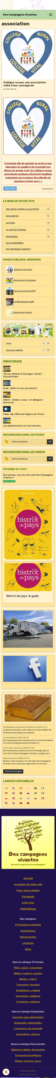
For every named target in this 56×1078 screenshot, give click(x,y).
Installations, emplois (28, 990)
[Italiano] (43, 788)
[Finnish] (28, 798)
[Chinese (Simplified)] (21, 803)
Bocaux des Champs (22, 312)
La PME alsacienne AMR (23, 302)
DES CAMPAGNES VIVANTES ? (18, 249)
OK (50, 441)
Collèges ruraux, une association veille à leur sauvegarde (24, 84)
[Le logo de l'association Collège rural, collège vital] (28, 126)
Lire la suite (10, 188)
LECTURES (10, 223)
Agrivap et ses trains (22, 270)
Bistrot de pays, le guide (22, 596)
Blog (28, 949)
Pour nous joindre (28, 890)
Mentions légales (28, 1071)
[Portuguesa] (21, 793)
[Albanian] (28, 803)
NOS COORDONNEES (14, 243)
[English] (13, 788)
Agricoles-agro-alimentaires (28, 1017)
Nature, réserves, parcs (28, 1061)
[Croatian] (13, 803)
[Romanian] (43, 793)
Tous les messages (13, 771)
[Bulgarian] (35, 798)
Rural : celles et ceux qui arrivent (20, 388)
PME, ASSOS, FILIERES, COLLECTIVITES (22, 209)
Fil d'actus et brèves (28, 924)
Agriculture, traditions (28, 996)
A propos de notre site (28, 884)
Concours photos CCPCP (24, 291)
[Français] (6, 788)
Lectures (28, 943)
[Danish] (43, 798)
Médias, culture (28, 979)
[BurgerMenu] (50, 14)
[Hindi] (21, 798)
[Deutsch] (6, 793)
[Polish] (6, 798)
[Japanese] (28, 788)
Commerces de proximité (28, 1028)
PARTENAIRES (12, 237)
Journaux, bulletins (14, 350)
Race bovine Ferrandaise (24, 280)
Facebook (28, 896)
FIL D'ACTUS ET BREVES (16, 230)
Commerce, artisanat (28, 1002)
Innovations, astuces (28, 1034)
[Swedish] (35, 793)
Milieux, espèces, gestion (28, 973)
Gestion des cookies (28, 1075)
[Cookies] (6, 1072)
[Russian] (28, 793)
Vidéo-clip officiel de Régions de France (23, 414)
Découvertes (28, 937)
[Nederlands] (13, 793)
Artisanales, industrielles (28, 1023)
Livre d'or (28, 902)
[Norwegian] (13, 798)
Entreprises (28, 930)
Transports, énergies (28, 985)
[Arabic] (35, 788)
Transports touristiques (28, 1055)
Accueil (28, 878)
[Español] (21, 788)
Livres (8, 343)
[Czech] (6, 803)
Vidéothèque (28, 908)
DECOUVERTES (12, 216)
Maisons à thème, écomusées (28, 1049)
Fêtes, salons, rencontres (28, 968)
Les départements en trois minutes (22, 425)
